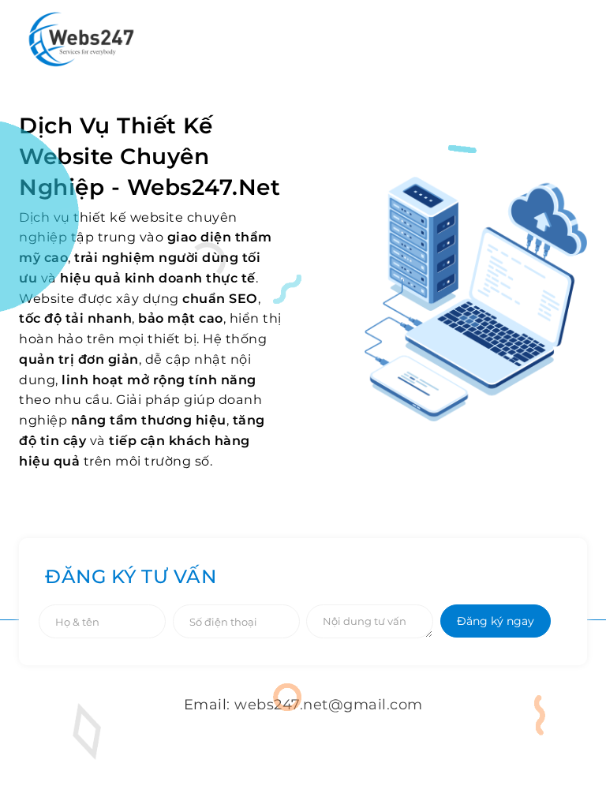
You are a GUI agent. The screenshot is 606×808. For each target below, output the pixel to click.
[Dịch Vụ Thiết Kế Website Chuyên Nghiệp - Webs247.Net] (81, 39)
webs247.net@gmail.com (328, 704)
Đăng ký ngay (495, 621)
